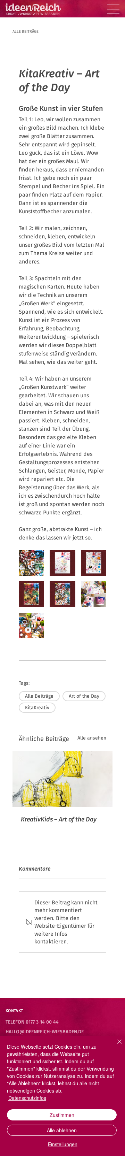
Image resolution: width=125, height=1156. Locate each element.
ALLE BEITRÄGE (25, 31)
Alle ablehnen (62, 1130)
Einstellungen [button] (62, 1144)
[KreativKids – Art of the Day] (62, 779)
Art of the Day (84, 696)
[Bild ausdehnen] (31, 563)
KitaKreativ (37, 708)
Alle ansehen (91, 738)
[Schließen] (115, 1046)
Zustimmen (62, 1114)
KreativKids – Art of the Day (59, 819)
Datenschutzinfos (27, 1097)
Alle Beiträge (39, 696)
